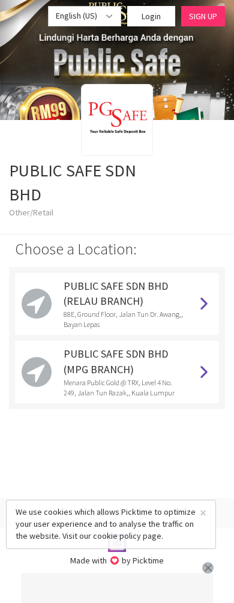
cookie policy (117, 535)
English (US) (77, 15)
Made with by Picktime (117, 560)
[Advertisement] (117, 588)
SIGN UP (203, 16)
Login (151, 16)
